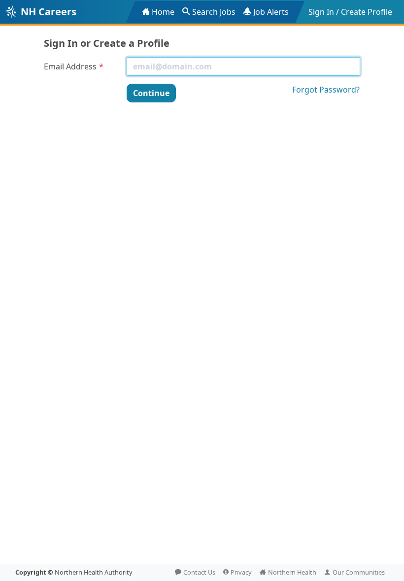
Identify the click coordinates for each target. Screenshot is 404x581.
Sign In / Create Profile (350, 11)
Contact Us (199, 572)
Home (163, 11)
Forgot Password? (326, 89)
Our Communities (359, 572)
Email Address (70, 66)
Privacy (241, 572)
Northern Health (292, 572)
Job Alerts (271, 11)
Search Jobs (214, 11)
